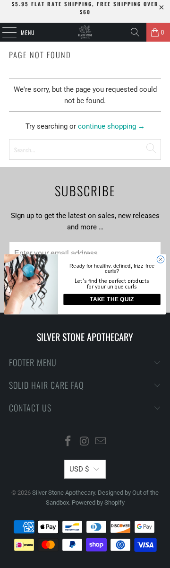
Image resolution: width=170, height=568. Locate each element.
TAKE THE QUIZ (112, 299)
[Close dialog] (160, 258)
